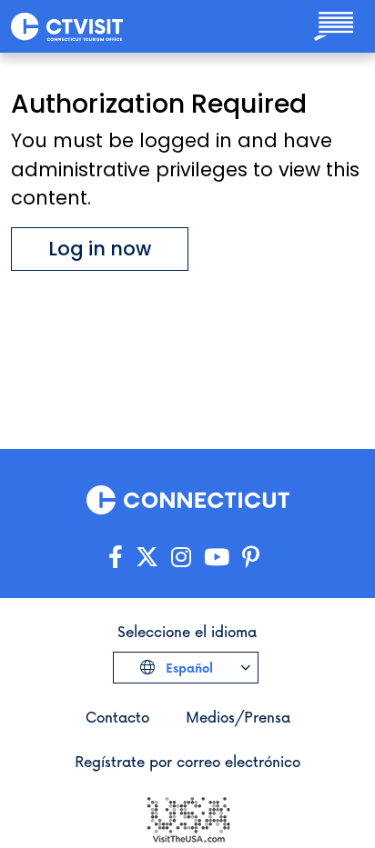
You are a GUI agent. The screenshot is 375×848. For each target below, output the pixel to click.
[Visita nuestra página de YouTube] (216, 558)
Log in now (99, 248)
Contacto (117, 716)
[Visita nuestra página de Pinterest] (250, 558)
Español (187, 667)
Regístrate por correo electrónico (187, 761)
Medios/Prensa (238, 716)
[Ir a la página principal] (67, 26)
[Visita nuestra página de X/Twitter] (147, 558)
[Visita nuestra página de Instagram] (181, 558)
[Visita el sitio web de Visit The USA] (187, 817)
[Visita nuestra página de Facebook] (115, 558)
